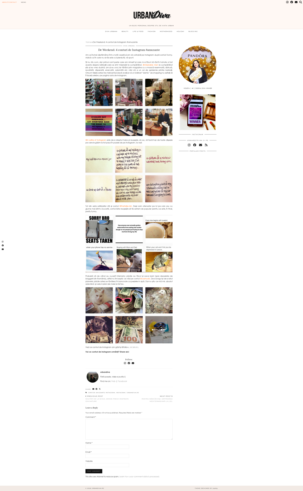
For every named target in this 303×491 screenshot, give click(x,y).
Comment (90, 417)
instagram (121, 392)
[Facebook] (291, 2)
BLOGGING (193, 31)
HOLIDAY (180, 31)
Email (88, 452)
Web (113, 381)
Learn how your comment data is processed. (139, 476)
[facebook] (194, 145)
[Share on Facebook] (96, 389)
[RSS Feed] (206, 145)
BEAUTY (125, 31)
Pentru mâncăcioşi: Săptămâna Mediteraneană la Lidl (157, 398)
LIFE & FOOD (138, 31)
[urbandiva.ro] (151, 13)
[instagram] (189, 145)
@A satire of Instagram (95, 140)
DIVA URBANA (111, 31)
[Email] (296, 2)
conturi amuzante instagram (101, 392)
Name (88, 443)
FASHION (152, 31)
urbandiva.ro (133, 392)
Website (89, 461)
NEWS (23, 2)
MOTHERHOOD (166, 31)
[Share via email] (93, 389)
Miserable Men (151, 65)
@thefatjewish (125, 206)
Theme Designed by (206, 488)
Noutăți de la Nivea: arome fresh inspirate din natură (107, 398)
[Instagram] (287, 2)
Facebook (122, 381)
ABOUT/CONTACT (9, 2)
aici (131, 347)
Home (88, 42)
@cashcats (145, 278)
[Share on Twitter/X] (99, 389)
